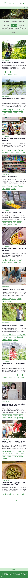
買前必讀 (4, 415)
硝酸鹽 (15, 375)
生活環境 (4, 74)
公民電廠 (10, 301)
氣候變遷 (4, 224)
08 (16, 500)
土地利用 (8, 72)
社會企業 (4, 112)
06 (11, 500)
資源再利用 (4, 458)
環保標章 (19, 222)
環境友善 (4, 186)
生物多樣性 (4, 337)
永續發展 (10, 74)
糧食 (3, 72)
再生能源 (4, 301)
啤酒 (22, 494)
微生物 (10, 377)
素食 (7, 152)
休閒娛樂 (22, 453)
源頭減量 (10, 415)
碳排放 (24, 451)
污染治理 (15, 415)
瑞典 (14, 222)
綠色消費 (13, 188)
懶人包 (24, 29)
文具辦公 (10, 186)
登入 (26, 3)
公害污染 (4, 417)
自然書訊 (21, 22)
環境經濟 (8, 188)
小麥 (3, 260)
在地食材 (19, 109)
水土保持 (19, 334)
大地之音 (17, 29)
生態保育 (10, 339)
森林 (3, 451)
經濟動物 (21, 150)
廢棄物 (15, 417)
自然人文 (14, 32)
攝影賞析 (6, 25)
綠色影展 (21, 25)
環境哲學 (10, 150)
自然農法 (15, 339)
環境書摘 (14, 22)
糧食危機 (4, 262)
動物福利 (23, 152)
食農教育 (13, 72)
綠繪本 (11, 29)
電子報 (21, 3)
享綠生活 (14, 25)
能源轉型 (19, 298)
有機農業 (19, 72)
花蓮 (9, 109)
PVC (3, 188)
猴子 (18, 494)
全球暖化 (15, 262)
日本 (9, 298)
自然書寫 (6, 22)
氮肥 (14, 377)
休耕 (9, 334)
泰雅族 (24, 334)
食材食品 (8, 260)
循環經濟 (21, 186)
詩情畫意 (4, 29)
